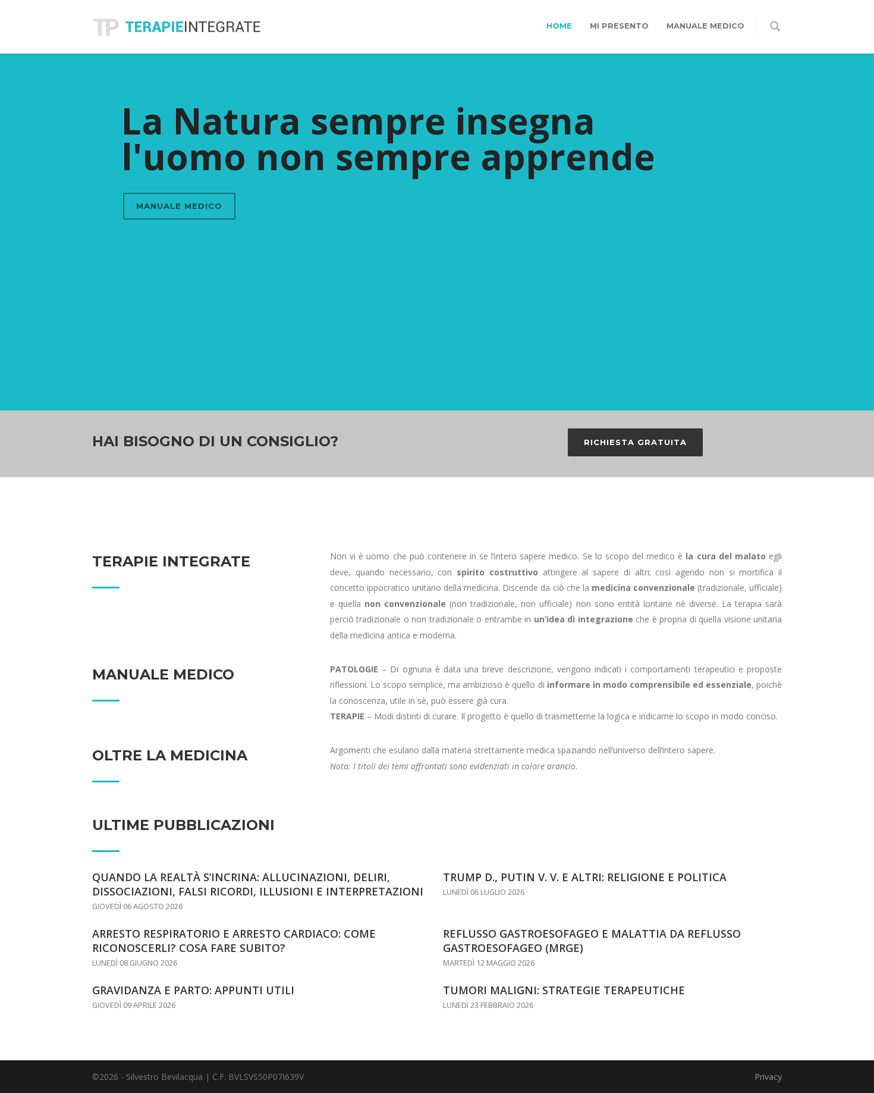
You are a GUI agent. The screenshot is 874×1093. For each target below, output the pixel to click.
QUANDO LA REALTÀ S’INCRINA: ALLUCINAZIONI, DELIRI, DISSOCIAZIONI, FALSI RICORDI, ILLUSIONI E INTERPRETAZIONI (257, 884)
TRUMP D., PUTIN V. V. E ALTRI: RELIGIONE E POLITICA (585, 877)
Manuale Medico (705, 25)
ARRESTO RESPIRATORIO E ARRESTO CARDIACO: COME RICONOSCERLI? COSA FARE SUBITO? (234, 940)
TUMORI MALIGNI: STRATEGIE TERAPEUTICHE (564, 990)
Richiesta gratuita (635, 442)
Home (559, 25)
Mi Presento (619, 25)
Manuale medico (179, 206)
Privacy (768, 1076)
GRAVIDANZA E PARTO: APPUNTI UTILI (193, 990)
